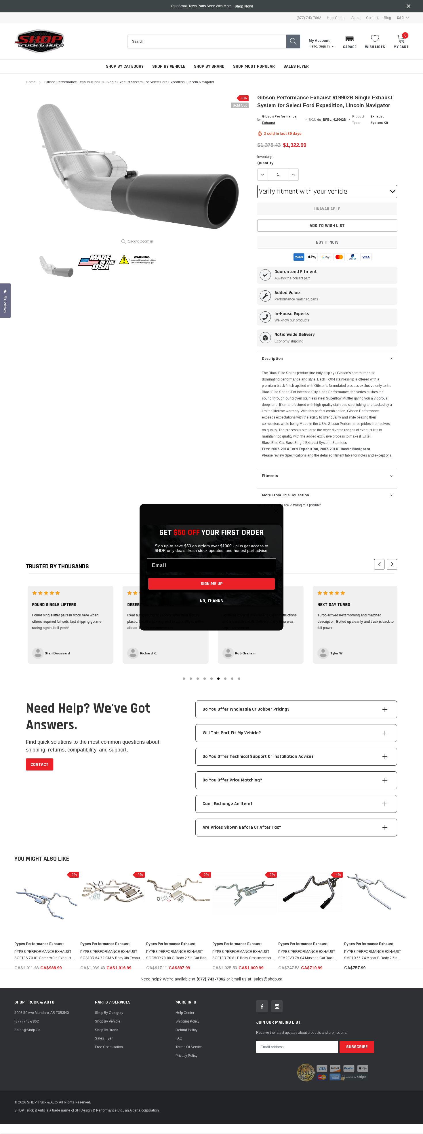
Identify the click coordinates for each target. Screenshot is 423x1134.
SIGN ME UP (212, 584)
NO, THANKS (211, 601)
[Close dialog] (276, 511)
